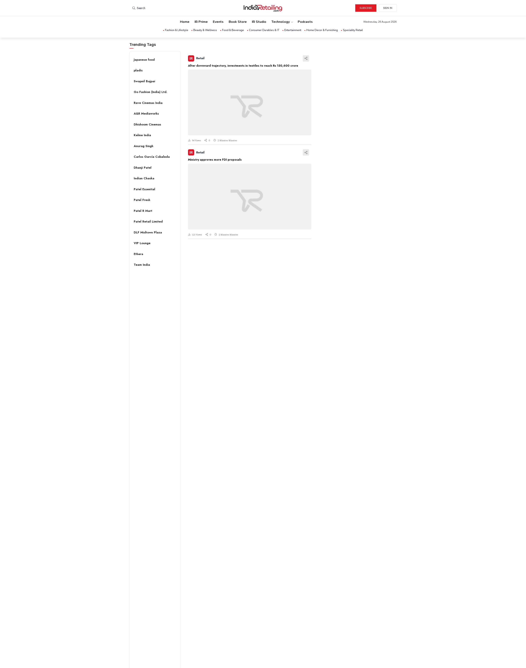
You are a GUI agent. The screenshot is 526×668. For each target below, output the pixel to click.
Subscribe (366, 8)
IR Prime (201, 22)
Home (184, 22)
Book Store (238, 22)
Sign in (387, 8)
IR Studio (259, 22)
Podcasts (305, 22)
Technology (280, 22)
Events (218, 22)
